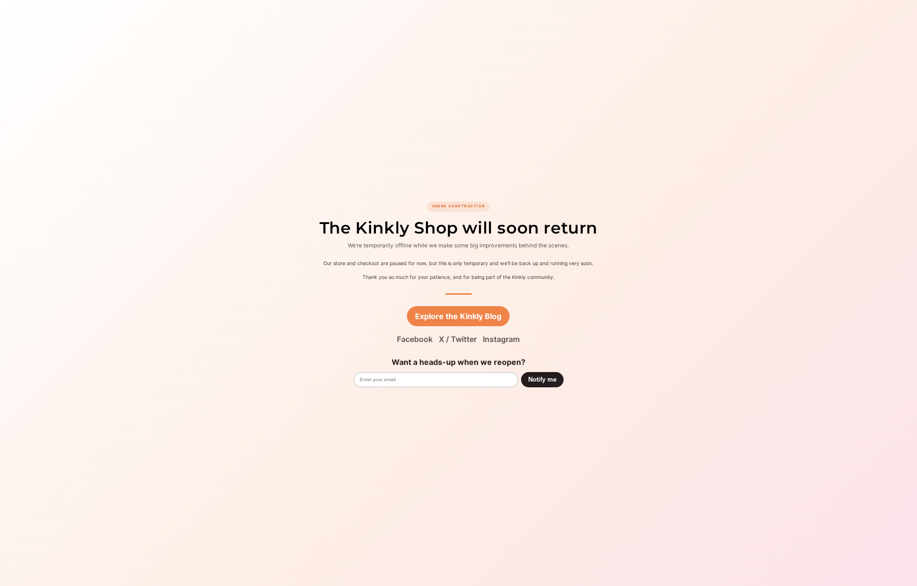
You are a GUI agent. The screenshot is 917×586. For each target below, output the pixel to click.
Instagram (501, 339)
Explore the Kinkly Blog (458, 316)
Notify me (542, 379)
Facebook (415, 339)
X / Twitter (458, 339)
